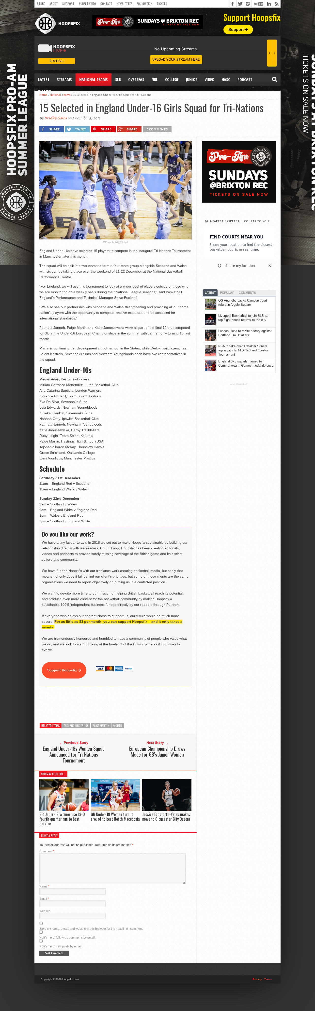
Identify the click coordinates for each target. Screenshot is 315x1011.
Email (44, 898)
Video (209, 79)
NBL (155, 79)
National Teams (93, 79)
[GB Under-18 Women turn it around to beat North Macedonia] (115, 809)
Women (44, 92)
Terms (268, 979)
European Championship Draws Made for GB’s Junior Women (157, 751)
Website (44, 911)
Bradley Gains (55, 118)
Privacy (257, 979)
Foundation (144, 3)
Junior (191, 79)
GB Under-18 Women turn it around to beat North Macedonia (115, 816)
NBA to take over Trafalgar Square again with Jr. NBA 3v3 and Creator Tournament (243, 350)
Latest (43, 79)
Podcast (244, 79)
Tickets (162, 3)
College (172, 79)
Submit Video (87, 3)
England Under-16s (76, 725)
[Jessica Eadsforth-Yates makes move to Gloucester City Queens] (166, 809)
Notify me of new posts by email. (60, 946)
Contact (106, 3)
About (53, 3)
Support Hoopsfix (62, 670)
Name (44, 886)
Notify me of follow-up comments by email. (67, 937)
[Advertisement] (129, 704)
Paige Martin (101, 725)
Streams (64, 79)
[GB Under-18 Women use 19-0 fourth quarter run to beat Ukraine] (64, 809)
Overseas (136, 79)
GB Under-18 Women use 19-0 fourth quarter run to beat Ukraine (62, 819)
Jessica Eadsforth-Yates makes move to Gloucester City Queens (166, 816)
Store (41, 3)
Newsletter (124, 3)
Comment (46, 851)
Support (68, 3)
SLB (118, 79)
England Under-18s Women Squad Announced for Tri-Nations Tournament (74, 754)
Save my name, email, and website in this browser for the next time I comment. (91, 928)
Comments (247, 292)
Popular (227, 292)
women (117, 725)
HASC (226, 79)
